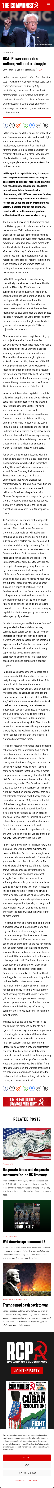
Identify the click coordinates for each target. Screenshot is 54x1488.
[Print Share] (45, 125)
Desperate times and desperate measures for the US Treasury (26, 1172)
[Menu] (48, 4)
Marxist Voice (8, 1236)
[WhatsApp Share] (25, 125)
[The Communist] (20, 7)
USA (40, 69)
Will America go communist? (24, 1241)
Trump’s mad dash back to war (25, 1304)
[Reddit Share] (18, 125)
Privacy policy (32, 1480)
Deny (27, 1465)
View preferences (27, 1472)
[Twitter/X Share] (12, 125)
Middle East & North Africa (13, 1299)
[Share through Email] (38, 125)
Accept (27, 1457)
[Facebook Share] (5, 125)
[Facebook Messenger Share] (32, 125)
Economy (6, 1164)
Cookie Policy (20, 1480)
